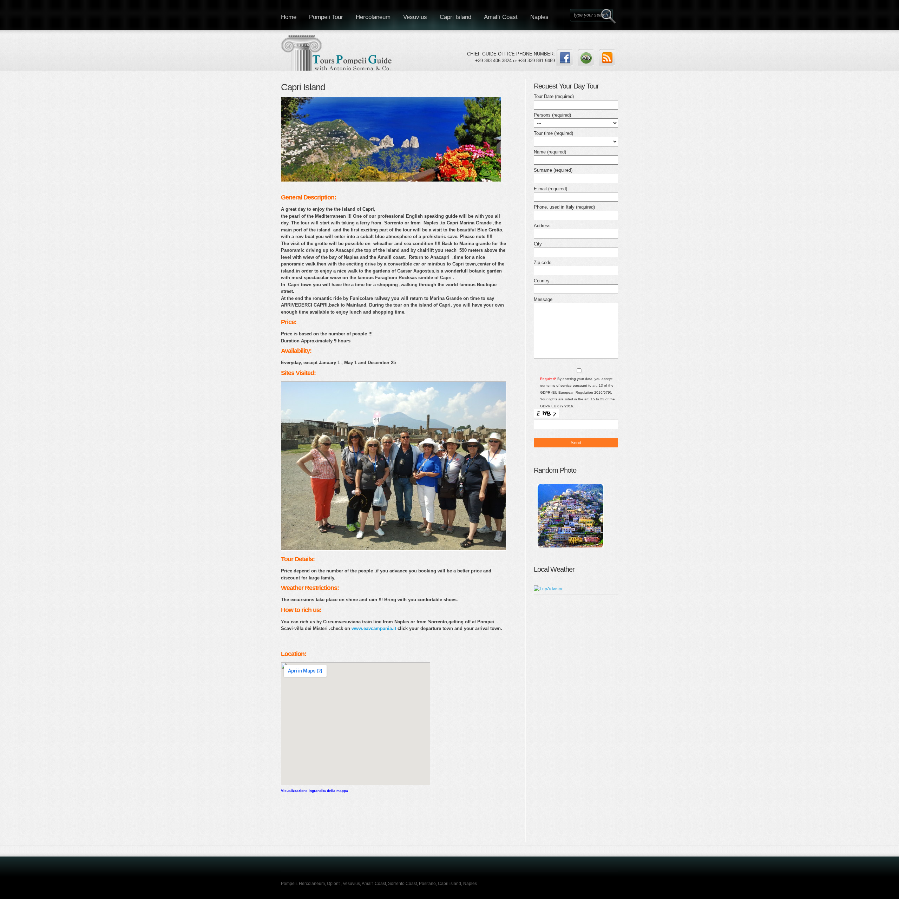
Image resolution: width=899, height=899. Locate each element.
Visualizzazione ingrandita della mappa (314, 791)
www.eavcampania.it (374, 628)
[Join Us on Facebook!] (565, 57)
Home (288, 17)
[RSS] (607, 57)
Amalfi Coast (501, 17)
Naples (539, 17)
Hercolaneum (373, 17)
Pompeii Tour (326, 17)
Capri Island (455, 17)
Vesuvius (415, 17)
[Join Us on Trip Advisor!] (586, 57)
